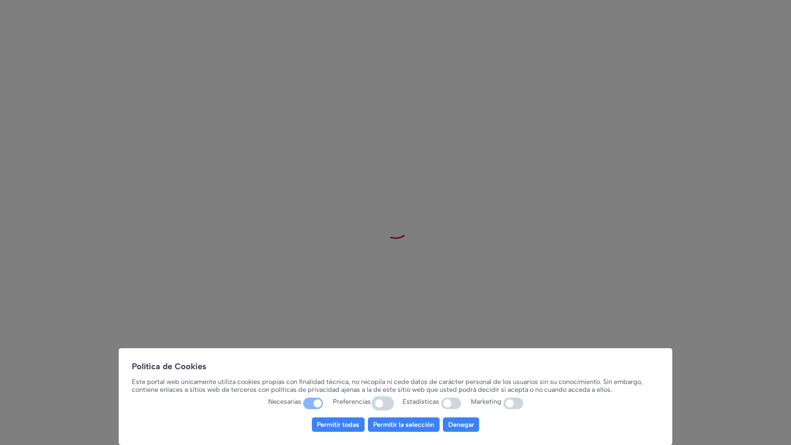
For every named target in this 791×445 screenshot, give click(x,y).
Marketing (486, 401)
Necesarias (284, 401)
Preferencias (352, 401)
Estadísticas (421, 401)
